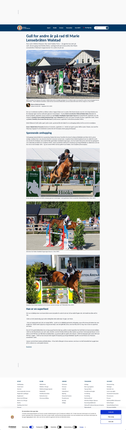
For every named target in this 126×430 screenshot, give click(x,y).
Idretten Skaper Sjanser (91, 400)
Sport (48, 28)
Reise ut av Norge (22, 400)
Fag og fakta (87, 389)
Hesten (19, 389)
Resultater (29, 347)
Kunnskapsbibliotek (90, 403)
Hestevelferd (88, 398)
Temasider (69, 28)
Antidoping (20, 384)
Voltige (64, 403)
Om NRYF (77, 28)
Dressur (64, 387)
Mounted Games (67, 396)
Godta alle (111, 412)
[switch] (46, 427)
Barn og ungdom (89, 387)
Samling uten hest (22, 405)
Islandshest (65, 391)
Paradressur (65, 398)
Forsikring (87, 393)
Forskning (87, 396)
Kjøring (64, 393)
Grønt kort (20, 387)
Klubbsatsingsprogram (46, 389)
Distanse (64, 384)
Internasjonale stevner (23, 391)
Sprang (64, 400)
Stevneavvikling (44, 398)
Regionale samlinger (23, 393)
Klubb (55, 28)
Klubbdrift (42, 391)
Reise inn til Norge (22, 398)
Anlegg (86, 384)
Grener (61, 28)
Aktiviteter (43, 384)
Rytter (19, 403)
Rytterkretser (43, 396)
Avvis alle (110, 421)
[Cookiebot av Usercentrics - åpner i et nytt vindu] (12, 427)
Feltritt (64, 389)
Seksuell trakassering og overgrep (94, 405)
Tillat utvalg (111, 416)
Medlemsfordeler (45, 393)
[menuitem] (27, 381)
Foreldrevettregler (89, 391)
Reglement (20, 396)
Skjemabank (87, 407)
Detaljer (82, 427)
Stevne (19, 407)
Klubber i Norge (44, 387)
